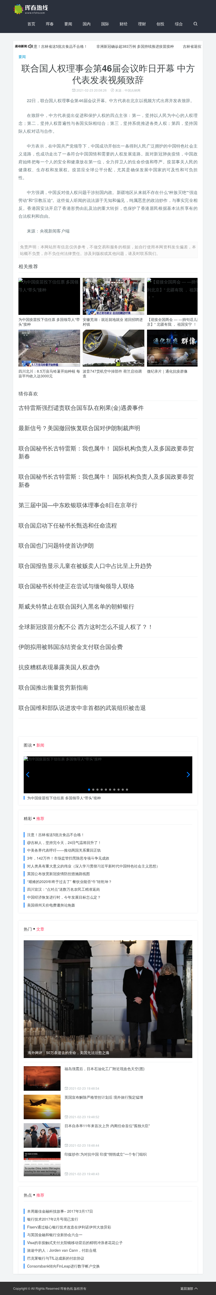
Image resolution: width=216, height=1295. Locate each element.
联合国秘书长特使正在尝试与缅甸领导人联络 (76, 586)
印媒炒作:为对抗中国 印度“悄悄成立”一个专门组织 (106, 1154)
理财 (142, 23)
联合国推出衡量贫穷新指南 (53, 687)
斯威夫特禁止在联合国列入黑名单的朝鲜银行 (76, 606)
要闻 (68, 23)
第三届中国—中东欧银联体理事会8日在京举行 (78, 505)
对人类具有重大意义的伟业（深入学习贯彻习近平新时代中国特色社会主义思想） (93, 866)
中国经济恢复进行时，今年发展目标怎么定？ (64, 897)
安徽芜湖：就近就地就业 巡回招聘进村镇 (113, 322)
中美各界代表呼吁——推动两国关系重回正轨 (64, 850)
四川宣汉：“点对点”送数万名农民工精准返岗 (63, 889)
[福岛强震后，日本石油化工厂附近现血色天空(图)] (42, 1078)
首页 (31, 23)
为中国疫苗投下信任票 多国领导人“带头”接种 (49, 322)
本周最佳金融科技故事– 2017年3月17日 (60, 1211)
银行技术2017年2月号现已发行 (52, 1219)
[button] (89, 790)
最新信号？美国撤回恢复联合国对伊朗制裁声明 (79, 428)
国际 (105, 23)
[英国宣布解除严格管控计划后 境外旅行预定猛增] (42, 1107)
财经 (123, 23)
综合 (179, 23)
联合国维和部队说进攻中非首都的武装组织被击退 (82, 707)
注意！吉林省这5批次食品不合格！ (39, 46)
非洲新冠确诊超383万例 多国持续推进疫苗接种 (115, 46)
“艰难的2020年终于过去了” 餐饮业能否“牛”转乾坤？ (69, 881)
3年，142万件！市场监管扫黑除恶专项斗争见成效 (68, 858)
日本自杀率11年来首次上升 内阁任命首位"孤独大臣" (107, 1125)
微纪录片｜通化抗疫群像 (167, 371)
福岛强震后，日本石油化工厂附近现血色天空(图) (105, 1068)
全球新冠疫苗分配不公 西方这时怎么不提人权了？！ (85, 626)
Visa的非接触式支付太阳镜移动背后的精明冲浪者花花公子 (75, 1242)
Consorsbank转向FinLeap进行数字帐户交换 (63, 1266)
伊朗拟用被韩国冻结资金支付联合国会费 (70, 646)
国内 (87, 23)
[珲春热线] (31, 9)
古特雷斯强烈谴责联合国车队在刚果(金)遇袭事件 (81, 407)
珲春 (50, 23)
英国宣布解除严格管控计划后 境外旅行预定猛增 (104, 1097)
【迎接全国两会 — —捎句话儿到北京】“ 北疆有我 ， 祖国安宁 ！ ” (175, 322)
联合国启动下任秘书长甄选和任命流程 (67, 525)
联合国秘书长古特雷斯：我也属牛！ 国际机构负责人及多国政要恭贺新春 (106, 452)
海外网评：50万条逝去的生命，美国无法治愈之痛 (68, 1052)
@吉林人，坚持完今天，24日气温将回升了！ (64, 842)
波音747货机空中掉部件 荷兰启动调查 (112, 373)
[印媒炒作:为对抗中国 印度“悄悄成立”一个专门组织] (42, 1164)
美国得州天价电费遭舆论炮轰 (51, 905)
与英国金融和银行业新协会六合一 (54, 1234)
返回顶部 (186, 1288)
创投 (160, 23)
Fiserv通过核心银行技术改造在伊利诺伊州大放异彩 (69, 1227)
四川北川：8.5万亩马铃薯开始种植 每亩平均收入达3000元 (49, 373)
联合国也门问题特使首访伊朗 (56, 545)
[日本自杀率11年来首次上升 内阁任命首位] (42, 1135)
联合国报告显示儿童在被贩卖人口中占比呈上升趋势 (85, 565)
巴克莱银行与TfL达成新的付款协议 (55, 1258)
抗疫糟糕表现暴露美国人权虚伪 (59, 667)
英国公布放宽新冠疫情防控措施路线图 (58, 873)
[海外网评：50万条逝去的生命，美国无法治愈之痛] (108, 999)
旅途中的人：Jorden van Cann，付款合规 (61, 1250)
